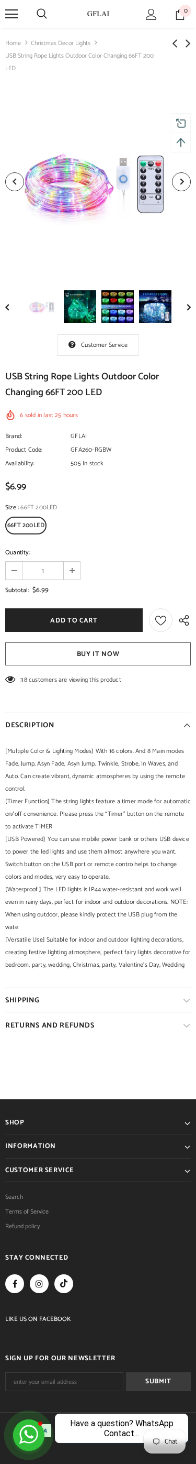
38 (23, 680)
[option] (98, 182)
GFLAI (79, 436)
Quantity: (17, 553)
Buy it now (98, 654)
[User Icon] (151, 14)
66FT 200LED (25, 525)
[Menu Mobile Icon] (11, 14)
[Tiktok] (63, 1283)
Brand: (13, 436)
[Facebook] (14, 1283)
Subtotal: (17, 590)
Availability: (19, 463)
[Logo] (98, 14)
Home (13, 43)
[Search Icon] (42, 14)
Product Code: (24, 450)
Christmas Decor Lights (60, 43)
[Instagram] (39, 1283)
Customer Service (104, 345)
